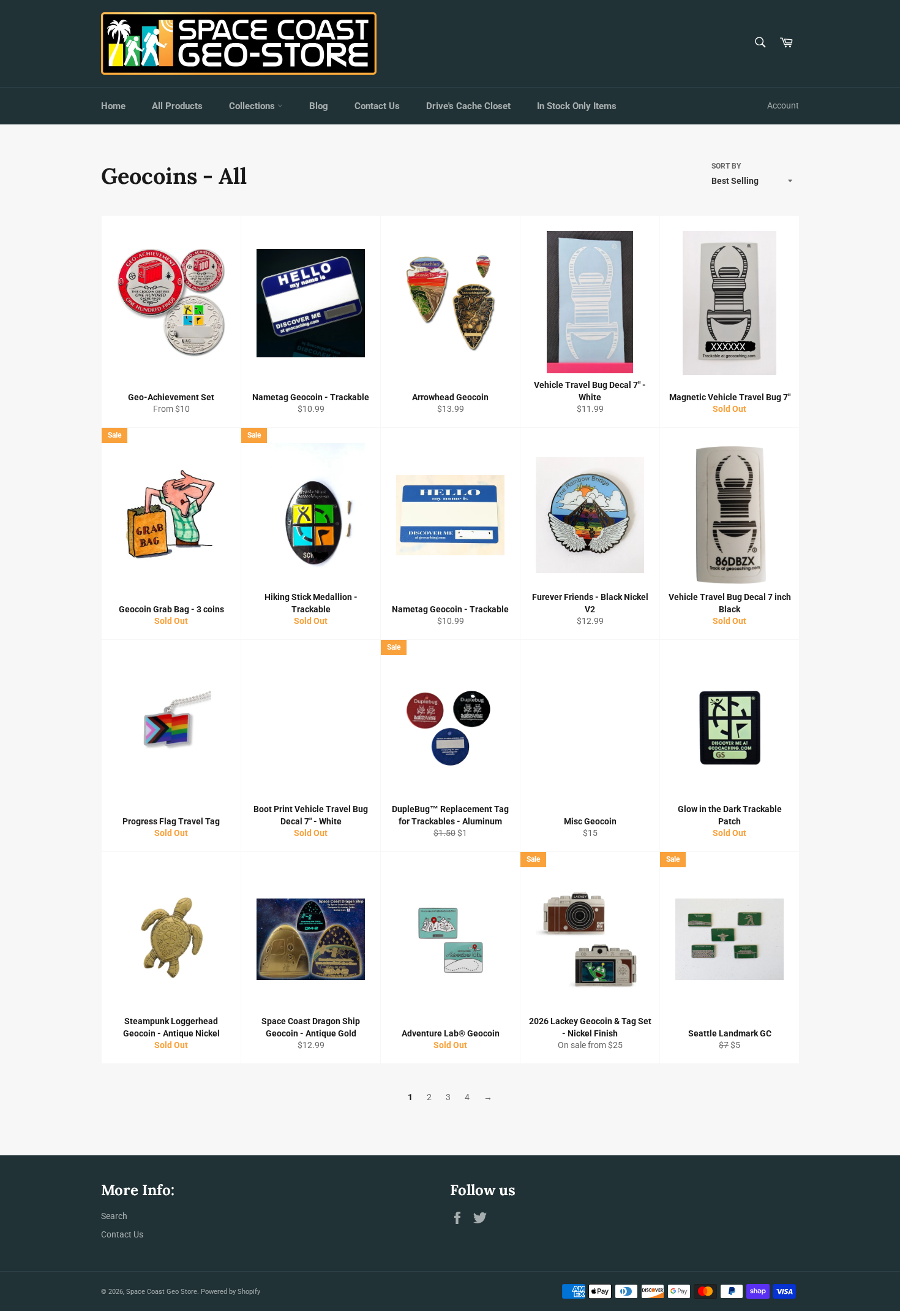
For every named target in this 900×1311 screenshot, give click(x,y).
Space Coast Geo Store (161, 1292)
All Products (177, 106)
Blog (318, 106)
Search (114, 1216)
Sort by (726, 166)
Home (113, 106)
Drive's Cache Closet (468, 106)
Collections (253, 106)
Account (783, 105)
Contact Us (377, 106)
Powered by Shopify (230, 1292)
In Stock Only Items (577, 106)
